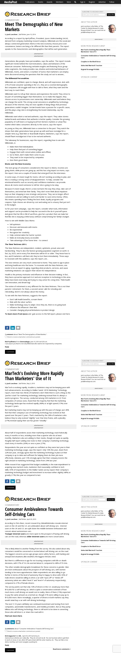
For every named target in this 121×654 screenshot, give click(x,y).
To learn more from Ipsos (16, 314)
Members (59, 2)
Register (92, 2)
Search (75, 2)
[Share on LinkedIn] (12, 328)
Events (40, 2)
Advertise (102, 2)
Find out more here (13, 616)
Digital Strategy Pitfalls (90, 69)
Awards (49, 2)
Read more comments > (62, 649)
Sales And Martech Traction (91, 65)
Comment (10, 352)
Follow (111, 2)
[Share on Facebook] (7, 328)
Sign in (82, 2)
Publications (30, 2)
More (69, 2)
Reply (7, 347)
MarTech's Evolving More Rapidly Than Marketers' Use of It (95, 51)
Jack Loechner (12, 34)
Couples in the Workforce (91, 62)
